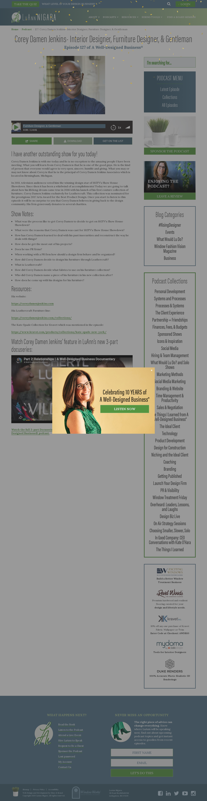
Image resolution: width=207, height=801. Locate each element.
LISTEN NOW (124, 409)
